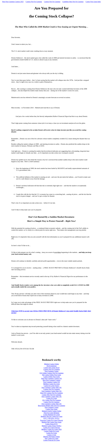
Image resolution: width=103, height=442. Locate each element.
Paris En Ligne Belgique (51, 413)
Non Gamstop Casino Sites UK (52, 387)
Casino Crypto (51, 435)
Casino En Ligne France (51, 386)
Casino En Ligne (51, 398)
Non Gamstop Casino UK (51, 382)
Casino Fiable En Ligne (51, 431)
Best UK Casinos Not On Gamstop (51, 393)
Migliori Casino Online (51, 364)
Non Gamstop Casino (51, 371)
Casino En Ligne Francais (51, 427)
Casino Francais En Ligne (51, 440)
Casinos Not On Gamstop (34, 2)
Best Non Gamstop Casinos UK (51, 378)
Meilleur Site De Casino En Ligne (51, 416)
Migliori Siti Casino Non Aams (51, 422)
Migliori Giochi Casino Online (51, 411)
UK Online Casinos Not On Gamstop (51, 373)
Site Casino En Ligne (51, 438)
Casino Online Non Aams (51, 377)
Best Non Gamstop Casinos (51, 380)
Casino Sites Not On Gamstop (51, 395)
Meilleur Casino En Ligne (51, 384)
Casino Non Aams (51, 409)
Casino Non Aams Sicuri (51, 367)
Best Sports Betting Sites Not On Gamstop (51, 405)
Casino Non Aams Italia (93, 2)
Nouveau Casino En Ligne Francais (51, 420)
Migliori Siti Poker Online (51, 436)
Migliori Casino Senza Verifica (51, 426)
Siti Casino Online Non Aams (51, 375)
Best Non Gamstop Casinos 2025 (13, 2)
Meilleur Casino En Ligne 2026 (51, 429)
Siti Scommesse (52, 366)
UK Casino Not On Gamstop (51, 400)
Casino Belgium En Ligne (51, 414)
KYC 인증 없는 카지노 (52, 418)
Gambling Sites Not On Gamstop (72, 2)
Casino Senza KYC (51, 424)
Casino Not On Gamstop (51, 402)
